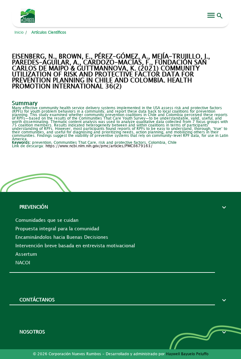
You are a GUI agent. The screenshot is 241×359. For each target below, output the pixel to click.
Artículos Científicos (48, 32)
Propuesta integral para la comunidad (57, 229)
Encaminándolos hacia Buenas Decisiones (61, 237)
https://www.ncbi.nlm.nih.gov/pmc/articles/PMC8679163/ (99, 146)
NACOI (22, 263)
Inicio (19, 32)
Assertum (26, 254)
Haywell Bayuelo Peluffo (187, 354)
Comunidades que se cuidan (46, 220)
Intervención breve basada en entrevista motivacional (75, 246)
